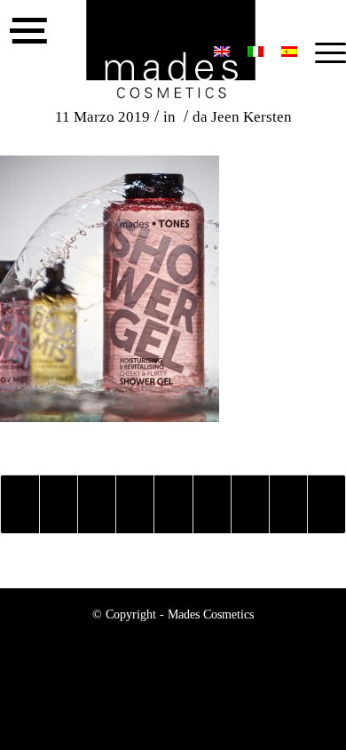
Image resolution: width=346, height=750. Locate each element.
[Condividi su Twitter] (58, 504)
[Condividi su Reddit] (288, 504)
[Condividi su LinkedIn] (173, 504)
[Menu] (321, 53)
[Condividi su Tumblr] (212, 504)
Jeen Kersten (251, 116)
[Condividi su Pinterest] (134, 504)
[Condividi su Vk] (250, 504)
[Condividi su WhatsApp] (96, 504)
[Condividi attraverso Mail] (326, 504)
